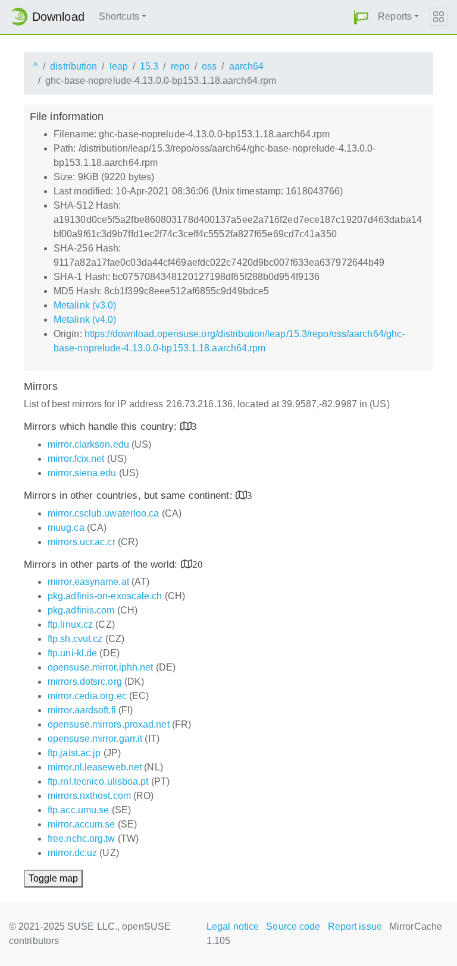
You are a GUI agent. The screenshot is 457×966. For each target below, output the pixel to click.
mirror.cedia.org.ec (87, 696)
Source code (293, 926)
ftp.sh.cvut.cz (75, 639)
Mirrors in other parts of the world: (102, 564)
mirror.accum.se (81, 824)
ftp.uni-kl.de (72, 653)
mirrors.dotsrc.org (85, 681)
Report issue (355, 926)
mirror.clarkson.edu (88, 444)
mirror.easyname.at (88, 582)
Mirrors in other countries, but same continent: (130, 495)
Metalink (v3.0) (85, 305)
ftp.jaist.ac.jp (74, 753)
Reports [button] (395, 16)
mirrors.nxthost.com (89, 796)
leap (118, 66)
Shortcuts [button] (119, 16)
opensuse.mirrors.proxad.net (109, 724)
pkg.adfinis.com (81, 610)
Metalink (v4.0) (85, 319)
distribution (73, 66)
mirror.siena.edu (82, 473)
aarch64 (246, 66)
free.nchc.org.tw (81, 838)
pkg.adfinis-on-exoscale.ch (105, 596)
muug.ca (66, 528)
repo (180, 66)
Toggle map (53, 878)
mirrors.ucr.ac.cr (81, 542)
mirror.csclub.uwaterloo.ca (103, 513)
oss (209, 66)
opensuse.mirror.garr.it (95, 739)
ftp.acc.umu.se (78, 810)
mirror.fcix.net (76, 459)
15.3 (149, 66)
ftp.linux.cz (70, 624)
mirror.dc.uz (72, 853)
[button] (361, 17)
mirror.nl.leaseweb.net (95, 767)
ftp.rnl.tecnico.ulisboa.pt (98, 781)
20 (197, 564)
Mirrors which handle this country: (102, 426)
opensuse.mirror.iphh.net (100, 667)
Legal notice (232, 926)
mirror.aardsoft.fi (82, 710)
